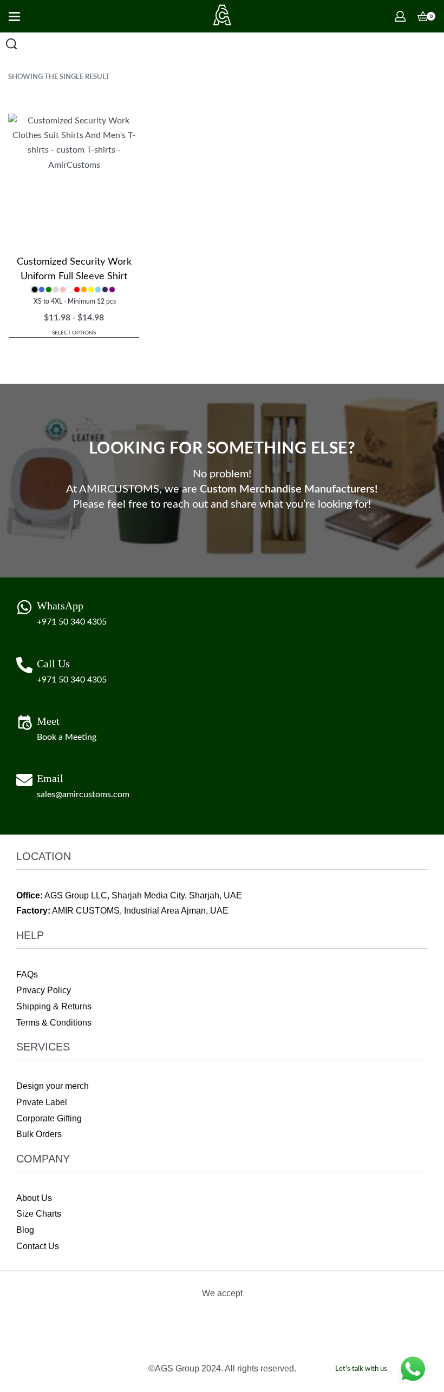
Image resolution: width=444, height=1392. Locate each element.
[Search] (11, 44)
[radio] (34, 289)
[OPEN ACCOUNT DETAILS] (400, 16)
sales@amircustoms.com (83, 794)
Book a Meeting (66, 737)
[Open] (14, 16)
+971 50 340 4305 (72, 622)
